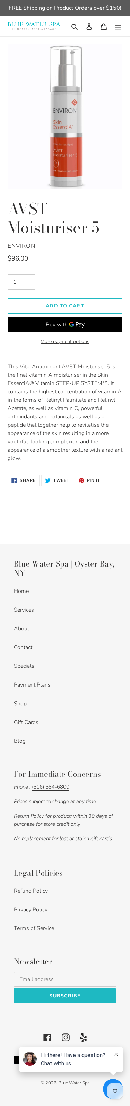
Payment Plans (32, 685)
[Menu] (118, 26)
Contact (23, 647)
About (21, 628)
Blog (20, 741)
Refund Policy (31, 891)
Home (21, 591)
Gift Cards (26, 722)
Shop (20, 703)
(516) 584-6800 (50, 786)
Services (24, 610)
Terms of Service (34, 928)
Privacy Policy (30, 909)
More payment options (65, 341)
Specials (24, 666)
